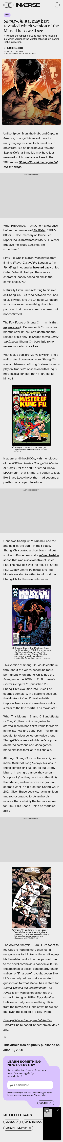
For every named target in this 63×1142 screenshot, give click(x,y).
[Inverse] (27, 5)
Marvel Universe (16, 1128)
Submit (43, 1102)
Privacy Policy (40, 1095)
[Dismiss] (57, 1110)
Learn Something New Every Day (24, 1062)
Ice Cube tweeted (24, 240)
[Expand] (46, 1110)
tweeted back (42, 267)
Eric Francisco (16, 48)
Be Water (39, 230)
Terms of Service (21, 1095)
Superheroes (33, 1121)
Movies (10, 1121)
